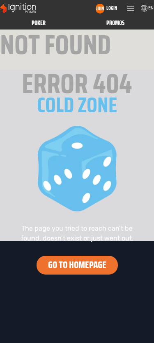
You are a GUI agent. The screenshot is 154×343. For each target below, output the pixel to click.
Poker (39, 22)
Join (100, 8)
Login (111, 8)
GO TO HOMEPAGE (77, 265)
